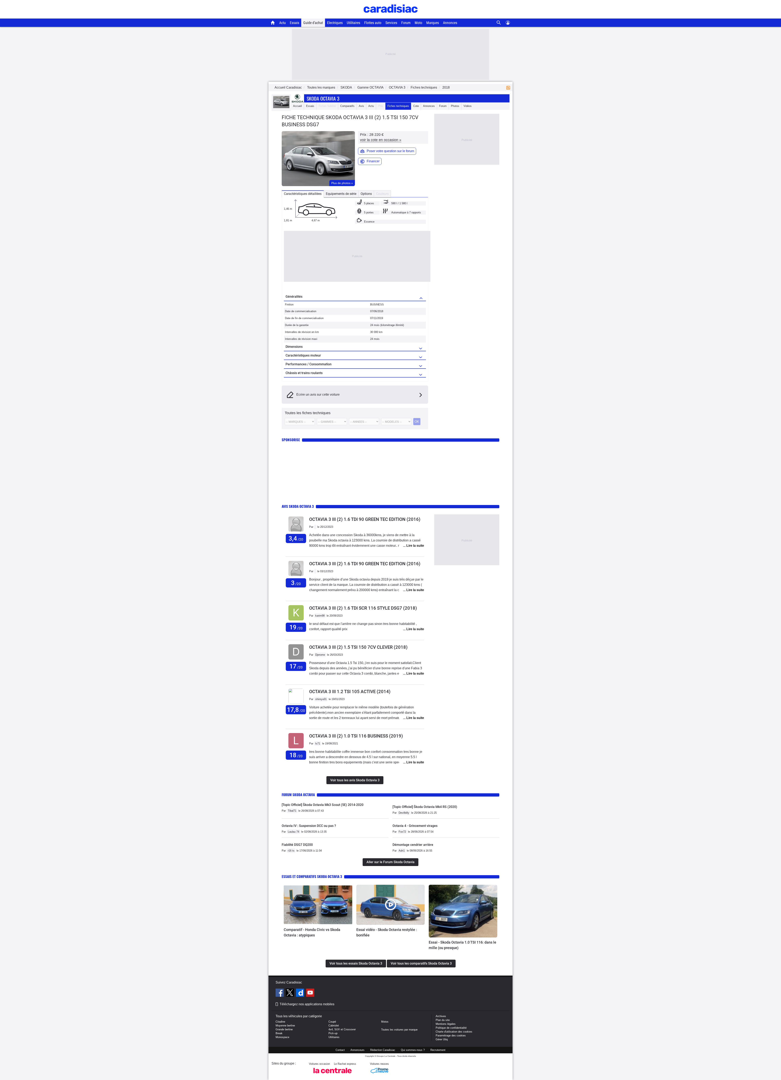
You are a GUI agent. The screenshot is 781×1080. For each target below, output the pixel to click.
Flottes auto (372, 23)
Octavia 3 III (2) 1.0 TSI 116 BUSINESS (356, 736)
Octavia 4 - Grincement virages (415, 826)
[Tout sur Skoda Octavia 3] (281, 107)
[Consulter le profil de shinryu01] (296, 703)
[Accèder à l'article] (318, 905)
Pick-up (332, 1033)
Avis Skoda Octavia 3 (298, 506)
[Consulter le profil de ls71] (296, 748)
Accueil (297, 106)
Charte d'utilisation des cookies (454, 1031)
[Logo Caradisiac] (391, 16)
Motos (384, 1021)
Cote (416, 106)
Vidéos (468, 106)
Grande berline (284, 1029)
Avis (361, 106)
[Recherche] (498, 23)
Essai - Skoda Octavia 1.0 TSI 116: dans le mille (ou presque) (462, 945)
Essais (294, 23)
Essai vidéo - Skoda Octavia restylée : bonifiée (386, 932)
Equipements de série (341, 194)
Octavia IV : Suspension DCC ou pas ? (309, 826)
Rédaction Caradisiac (382, 1049)
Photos (455, 106)
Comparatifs (347, 106)
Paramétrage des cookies (451, 1035)
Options (366, 194)
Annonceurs (357, 1049)
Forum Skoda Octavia (298, 794)
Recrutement (437, 1049)
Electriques (335, 23)
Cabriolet (333, 1025)
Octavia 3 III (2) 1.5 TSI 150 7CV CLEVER (358, 647)
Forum (406, 23)
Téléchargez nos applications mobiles (307, 1004)
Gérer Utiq (442, 1039)
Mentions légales (446, 1023)
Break (279, 1033)
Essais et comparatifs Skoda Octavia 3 (312, 876)
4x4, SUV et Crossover (342, 1029)
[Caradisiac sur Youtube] (310, 993)
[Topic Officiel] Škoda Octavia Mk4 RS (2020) (425, 807)
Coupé (332, 1021)
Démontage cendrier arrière (413, 845)
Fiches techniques (398, 106)
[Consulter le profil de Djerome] (296, 659)
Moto (418, 23)
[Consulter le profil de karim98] (296, 620)
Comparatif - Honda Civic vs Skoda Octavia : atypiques (312, 932)
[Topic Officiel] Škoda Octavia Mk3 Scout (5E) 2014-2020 (322, 805)
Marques (432, 23)
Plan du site (443, 1020)
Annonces (450, 23)
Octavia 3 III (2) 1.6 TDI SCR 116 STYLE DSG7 (363, 608)
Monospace (282, 1037)
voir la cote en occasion (380, 140)
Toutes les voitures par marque (399, 1029)
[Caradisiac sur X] (290, 993)
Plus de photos (342, 183)
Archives (441, 1016)
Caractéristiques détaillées (303, 194)
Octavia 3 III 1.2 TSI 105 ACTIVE (349, 691)
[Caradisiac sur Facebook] (280, 993)
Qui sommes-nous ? (413, 1049)
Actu (282, 23)
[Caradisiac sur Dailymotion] (300, 993)
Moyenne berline (285, 1025)
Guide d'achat (313, 23)
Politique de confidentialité (451, 1027)
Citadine (280, 1021)
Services (391, 23)
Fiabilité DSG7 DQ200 (297, 845)
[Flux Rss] (509, 87)
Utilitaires (353, 23)
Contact (340, 1049)
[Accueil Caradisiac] (272, 23)
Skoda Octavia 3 (323, 98)
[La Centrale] (332, 1074)
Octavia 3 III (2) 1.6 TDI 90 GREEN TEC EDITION (364, 519)
